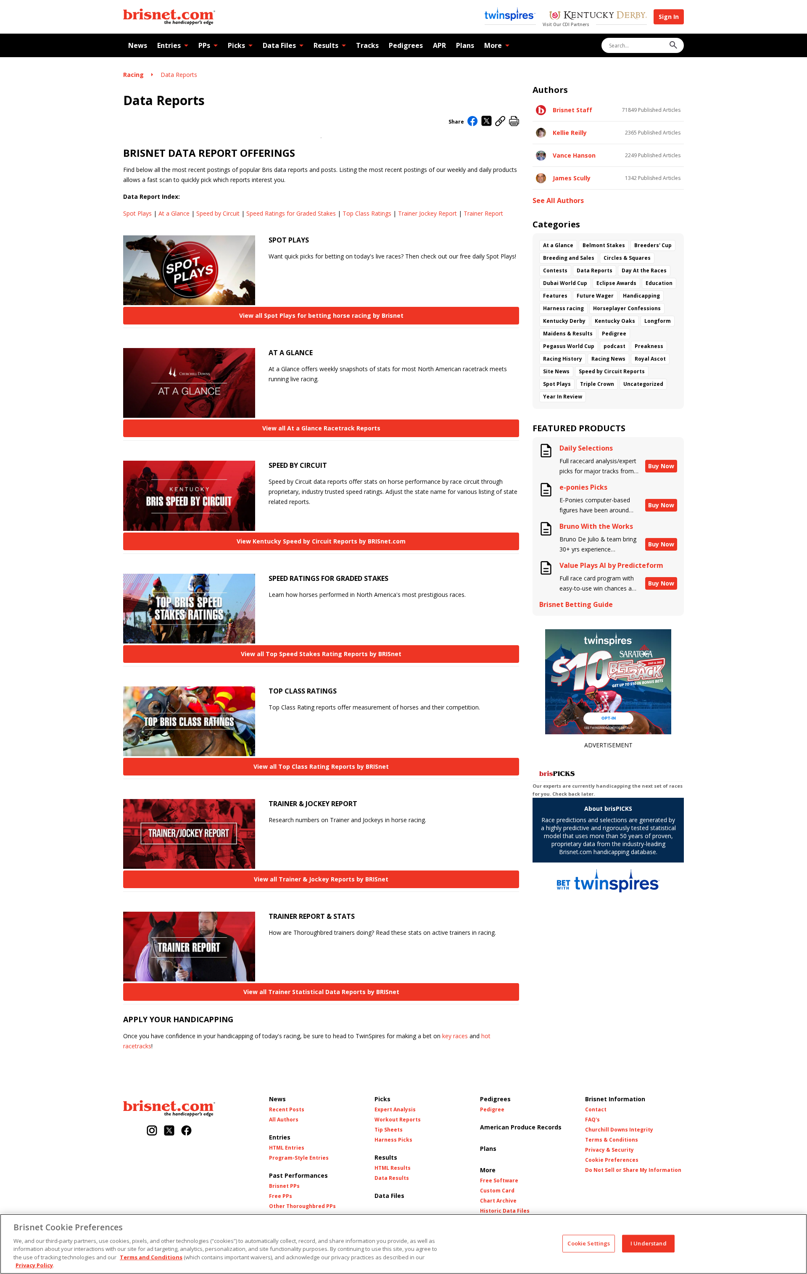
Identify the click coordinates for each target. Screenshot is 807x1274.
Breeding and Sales (568, 257)
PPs (204, 45)
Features (555, 295)
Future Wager (595, 295)
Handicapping (641, 295)
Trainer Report (483, 213)
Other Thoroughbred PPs (302, 1206)
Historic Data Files (505, 1211)
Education (659, 283)
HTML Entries (286, 1148)
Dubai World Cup (565, 283)
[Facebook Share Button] (472, 122)
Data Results (391, 1178)
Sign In (669, 17)
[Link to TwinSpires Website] (510, 14)
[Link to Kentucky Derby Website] (598, 16)
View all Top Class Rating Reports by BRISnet (321, 766)
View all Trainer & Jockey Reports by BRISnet (321, 879)
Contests (555, 270)
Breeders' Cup (653, 245)
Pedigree (614, 333)
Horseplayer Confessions (627, 308)
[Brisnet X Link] (169, 1131)
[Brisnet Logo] (169, 17)
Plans (465, 45)
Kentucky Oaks (615, 320)
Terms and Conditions (151, 1257)
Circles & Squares (627, 257)
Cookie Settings (588, 1243)
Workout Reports (397, 1119)
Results (326, 45)
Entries (169, 45)
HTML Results (392, 1168)
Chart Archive (498, 1201)
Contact (596, 1109)
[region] (403, 1244)
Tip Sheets (388, 1129)
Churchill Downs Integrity (619, 1129)
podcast (614, 346)
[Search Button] (673, 45)
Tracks (367, 45)
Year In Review (562, 396)
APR (439, 45)
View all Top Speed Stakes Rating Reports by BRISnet (321, 654)
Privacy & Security (609, 1150)
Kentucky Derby (564, 320)
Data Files (279, 45)
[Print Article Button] (514, 121)
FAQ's (592, 1119)
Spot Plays (137, 213)
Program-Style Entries (299, 1158)
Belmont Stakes (604, 245)
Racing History (562, 358)
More (493, 45)
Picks (236, 45)
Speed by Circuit (218, 213)
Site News (556, 371)
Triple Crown (597, 384)
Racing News (608, 358)
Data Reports (179, 75)
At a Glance (174, 213)
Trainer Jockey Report (427, 213)
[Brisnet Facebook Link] (186, 1131)
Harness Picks (393, 1140)
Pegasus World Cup (568, 346)
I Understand (648, 1243)
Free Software (499, 1180)
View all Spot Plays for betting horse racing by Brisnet (321, 315)
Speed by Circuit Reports (612, 371)
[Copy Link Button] (500, 121)
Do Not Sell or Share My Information (633, 1170)
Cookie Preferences (611, 1160)
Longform (657, 320)
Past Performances (298, 1175)
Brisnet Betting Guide (576, 604)
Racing (133, 75)
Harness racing (563, 308)
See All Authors (558, 200)
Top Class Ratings (367, 213)
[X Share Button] (486, 122)
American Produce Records (521, 1127)
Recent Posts (286, 1109)
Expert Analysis (395, 1109)
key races (455, 1036)
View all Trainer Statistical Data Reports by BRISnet (321, 992)
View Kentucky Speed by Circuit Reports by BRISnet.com (321, 541)
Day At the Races (644, 270)
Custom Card (497, 1190)
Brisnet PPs (284, 1186)
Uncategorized (643, 384)
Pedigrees (406, 45)
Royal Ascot (650, 358)
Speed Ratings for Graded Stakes (291, 213)
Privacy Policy (34, 1265)
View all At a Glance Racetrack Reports (321, 428)
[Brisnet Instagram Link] (152, 1131)
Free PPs (280, 1196)
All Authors (283, 1119)
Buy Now (661, 466)
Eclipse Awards (616, 283)
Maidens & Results (568, 333)
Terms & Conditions (611, 1140)
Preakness (649, 346)
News (137, 45)
